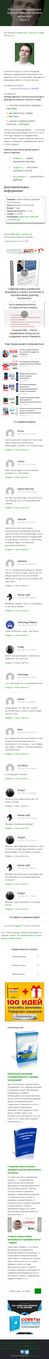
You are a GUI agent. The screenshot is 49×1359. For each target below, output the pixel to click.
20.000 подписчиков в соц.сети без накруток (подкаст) (29, 351)
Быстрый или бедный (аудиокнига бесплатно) (30, 362)
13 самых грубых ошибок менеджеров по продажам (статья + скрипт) (24, 1239)
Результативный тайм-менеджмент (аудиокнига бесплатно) (30, 399)
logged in (19, 925)
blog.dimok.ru (19, 176)
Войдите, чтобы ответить (17, 449)
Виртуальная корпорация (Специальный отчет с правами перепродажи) (23, 1076)
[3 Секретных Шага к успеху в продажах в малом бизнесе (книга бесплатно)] (25, 1143)
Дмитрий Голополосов (21, 234)
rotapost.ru (18, 167)
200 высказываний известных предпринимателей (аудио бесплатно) (28, 387)
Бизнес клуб (21, 32)
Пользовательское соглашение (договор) (18, 1343)
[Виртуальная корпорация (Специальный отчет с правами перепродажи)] (24, 1050)
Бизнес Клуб (33, 1355)
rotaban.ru (18, 158)
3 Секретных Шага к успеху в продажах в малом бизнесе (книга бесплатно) (24, 1169)
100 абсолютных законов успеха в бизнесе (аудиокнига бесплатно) (30, 410)
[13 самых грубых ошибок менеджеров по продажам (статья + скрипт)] (25, 1224)
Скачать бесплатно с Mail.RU (24, 88)
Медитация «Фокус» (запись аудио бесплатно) (28, 375)
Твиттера (11, 108)
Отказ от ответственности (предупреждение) (20, 1348)
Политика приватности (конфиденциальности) (20, 1346)
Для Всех (33, 32)
